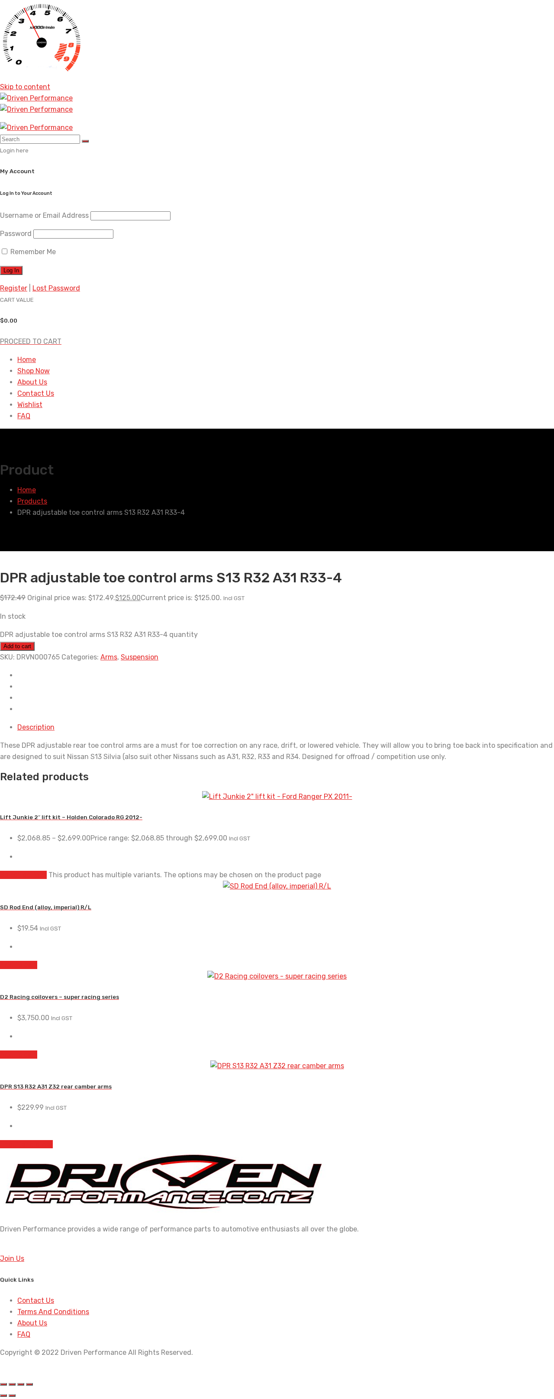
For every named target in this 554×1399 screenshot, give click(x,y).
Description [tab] (36, 727)
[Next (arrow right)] (12, 1395)
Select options (23, 875)
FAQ (23, 416)
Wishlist (29, 405)
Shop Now (33, 371)
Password (16, 233)
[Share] (20, 1384)
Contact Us (35, 393)
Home (26, 359)
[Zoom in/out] (3, 1384)
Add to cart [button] (18, 965)
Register (13, 288)
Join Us (12, 1258)
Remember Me (32, 252)
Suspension (139, 657)
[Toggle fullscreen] (12, 1384)
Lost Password (56, 288)
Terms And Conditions (53, 1312)
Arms (108, 657)
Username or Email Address (44, 215)
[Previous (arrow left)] (3, 1395)
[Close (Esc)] (29, 1384)
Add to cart (17, 646)
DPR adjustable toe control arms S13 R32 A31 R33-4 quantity (99, 634)
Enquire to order (26, 1144)
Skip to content (25, 87)
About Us (32, 382)
